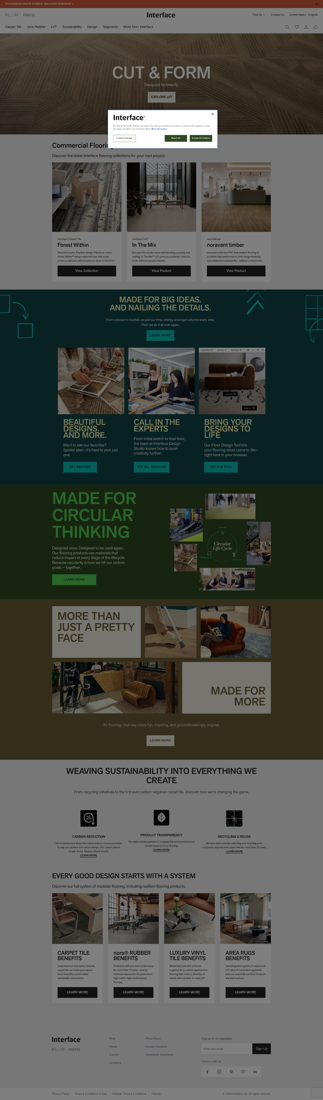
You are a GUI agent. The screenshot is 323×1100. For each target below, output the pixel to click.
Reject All (176, 138)
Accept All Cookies (201, 138)
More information (159, 129)
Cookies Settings (124, 138)
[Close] (212, 114)
